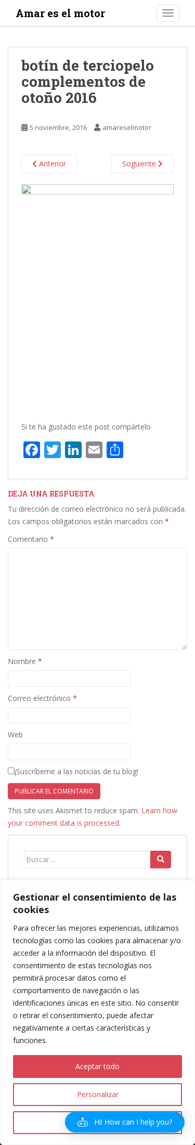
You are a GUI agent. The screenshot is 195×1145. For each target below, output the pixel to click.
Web (15, 734)
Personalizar (98, 1094)
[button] (125, 1122)
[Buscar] (160, 859)
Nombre (25, 661)
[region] (97, 1012)
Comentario (31, 539)
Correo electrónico (42, 698)
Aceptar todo (97, 1066)
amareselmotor (126, 127)
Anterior (51, 163)
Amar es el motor (60, 13)
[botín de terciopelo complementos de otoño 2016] (97, 297)
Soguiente (140, 163)
